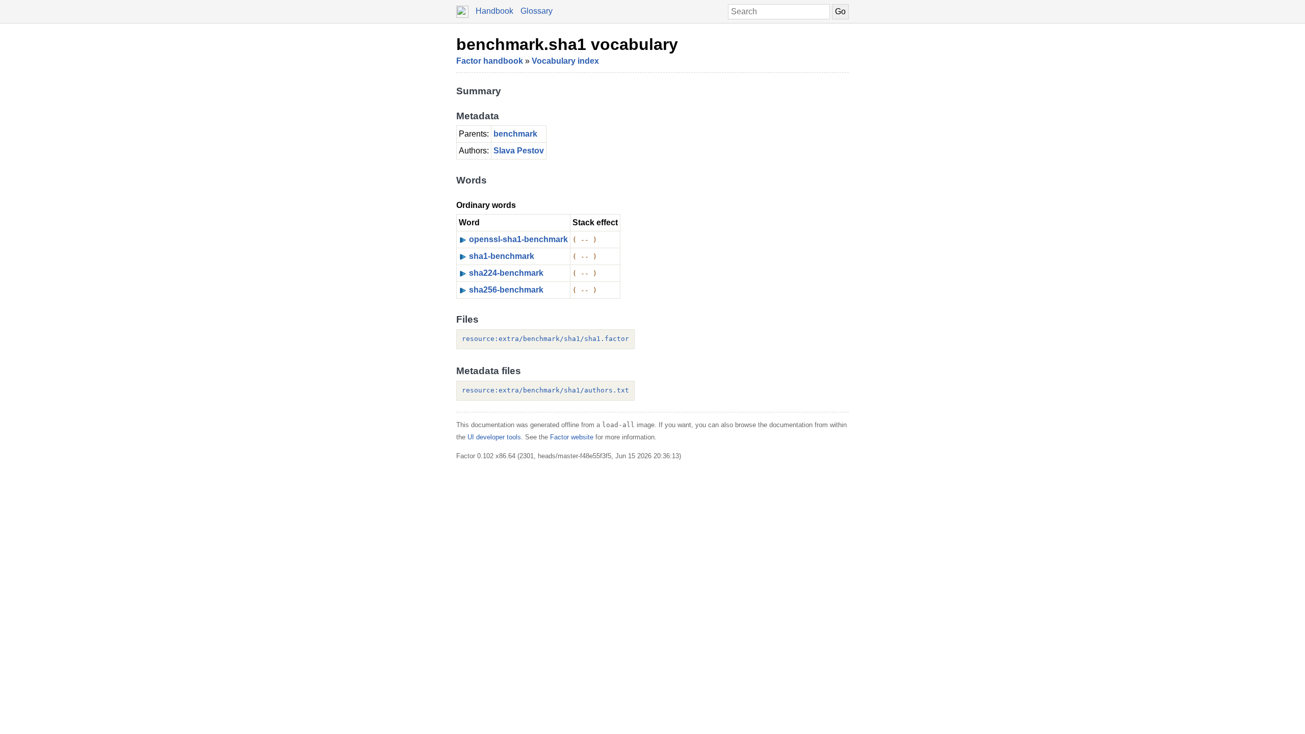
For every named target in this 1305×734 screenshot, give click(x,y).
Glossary (536, 11)
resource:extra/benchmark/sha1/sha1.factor (545, 339)
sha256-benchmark (506, 289)
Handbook (494, 11)
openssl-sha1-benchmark (518, 239)
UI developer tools (494, 437)
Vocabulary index (565, 61)
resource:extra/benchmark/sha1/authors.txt (545, 390)
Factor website (571, 437)
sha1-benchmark (501, 256)
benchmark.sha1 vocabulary (567, 44)
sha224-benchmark (506, 273)
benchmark (515, 133)
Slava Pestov (518, 150)
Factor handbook (489, 61)
